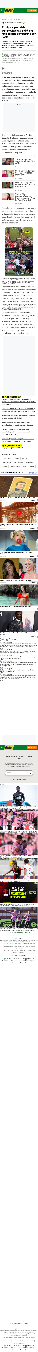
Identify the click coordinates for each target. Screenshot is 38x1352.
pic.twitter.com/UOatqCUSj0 (13, 308)
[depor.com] (9, 10)
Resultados (32, 10)
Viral (4, 458)
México (5, 466)
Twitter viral (7, 462)
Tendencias (29, 462)
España (25, 466)
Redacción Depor (7, 72)
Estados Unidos (15, 466)
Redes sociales (18, 462)
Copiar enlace (18, 448)
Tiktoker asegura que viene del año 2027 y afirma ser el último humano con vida (18, 280)
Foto (9, 458)
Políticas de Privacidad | (27, 1341)
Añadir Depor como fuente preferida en (13, 22)
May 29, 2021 (22, 309)
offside (32, 466)
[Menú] (2, 10)
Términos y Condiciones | (11, 1341)
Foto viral (16, 458)
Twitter (24, 458)
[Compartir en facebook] (3, 447)
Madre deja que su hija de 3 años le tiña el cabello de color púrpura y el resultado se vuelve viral (18, 282)
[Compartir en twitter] (7, 447)
